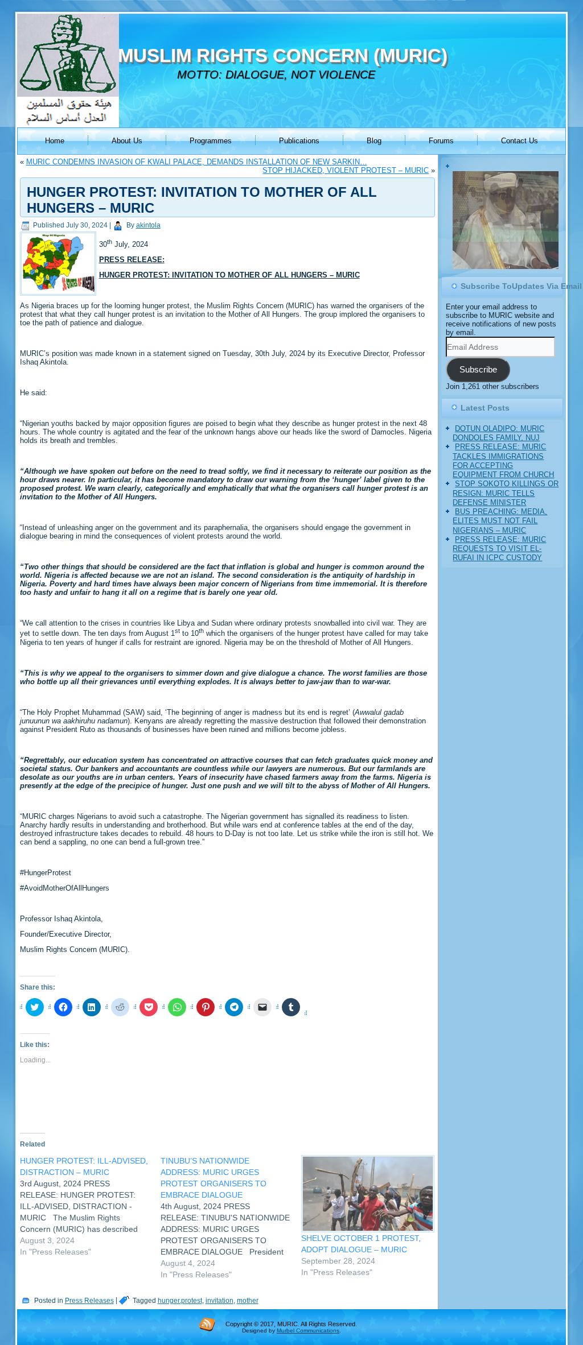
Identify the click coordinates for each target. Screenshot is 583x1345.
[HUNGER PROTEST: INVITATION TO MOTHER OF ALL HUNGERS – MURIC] (59, 296)
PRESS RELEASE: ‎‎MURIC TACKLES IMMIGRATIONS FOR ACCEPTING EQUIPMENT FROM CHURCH (503, 472)
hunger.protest (180, 1301)
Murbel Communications (308, 1330)
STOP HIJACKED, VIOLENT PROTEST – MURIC (345, 170)
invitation (219, 1301)
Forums (441, 140)
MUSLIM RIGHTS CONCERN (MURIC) (282, 55)
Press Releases (89, 1301)
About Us (127, 140)
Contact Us (519, 140)
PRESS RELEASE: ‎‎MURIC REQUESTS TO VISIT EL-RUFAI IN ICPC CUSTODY (499, 560)
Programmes (211, 140)
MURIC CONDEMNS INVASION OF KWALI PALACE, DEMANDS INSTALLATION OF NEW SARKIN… (196, 162)
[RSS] (207, 1324)
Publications (299, 140)
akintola (148, 225)
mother (247, 1301)
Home (54, 140)
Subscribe (478, 381)
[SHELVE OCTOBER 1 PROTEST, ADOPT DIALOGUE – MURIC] (365, 1193)
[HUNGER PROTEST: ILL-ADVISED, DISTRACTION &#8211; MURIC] (90, 1206)
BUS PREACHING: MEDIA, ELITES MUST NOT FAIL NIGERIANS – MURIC (500, 532)
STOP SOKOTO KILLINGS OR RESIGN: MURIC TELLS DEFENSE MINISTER (506, 504)
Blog (374, 140)
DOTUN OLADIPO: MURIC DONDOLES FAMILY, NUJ (498, 444)
